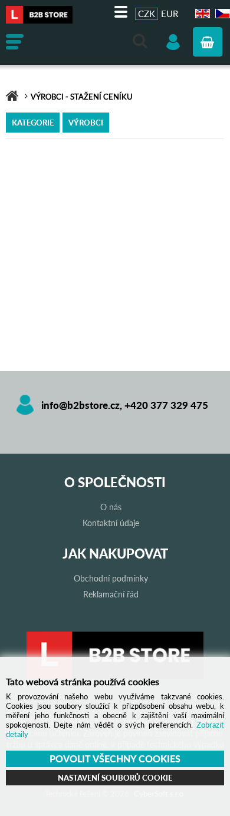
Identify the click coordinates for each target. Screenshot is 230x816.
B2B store (44, 15)
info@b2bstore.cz (80, 405)
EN (201, 13)
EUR (169, 13)
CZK (146, 13)
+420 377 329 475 (166, 405)
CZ (221, 13)
